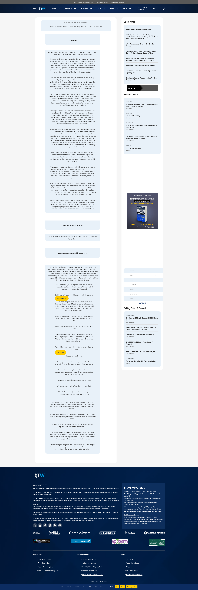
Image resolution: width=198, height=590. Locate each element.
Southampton (62, 298)
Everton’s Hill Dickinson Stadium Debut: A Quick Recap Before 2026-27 (141, 328)
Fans (112, 8)
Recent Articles (131, 94)
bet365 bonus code (89, 559)
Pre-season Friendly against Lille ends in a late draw (141, 126)
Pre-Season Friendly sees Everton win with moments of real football (141, 138)
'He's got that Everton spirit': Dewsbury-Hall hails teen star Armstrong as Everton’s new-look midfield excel (142, 37)
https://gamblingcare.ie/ (75, 520)
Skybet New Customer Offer (92, 574)
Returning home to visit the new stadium (141, 361)
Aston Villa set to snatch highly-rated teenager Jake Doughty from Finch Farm (141, 59)
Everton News (149, 88)
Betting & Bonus (142, 9)
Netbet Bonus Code (89, 563)
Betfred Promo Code (89, 571)
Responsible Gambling (134, 574)
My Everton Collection (134, 148)
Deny (122, 587)
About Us (129, 567)
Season (68, 8)
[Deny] (195, 587)
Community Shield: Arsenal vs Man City (140, 335)
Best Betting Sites (44, 559)
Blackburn (60, 352)
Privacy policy (131, 587)
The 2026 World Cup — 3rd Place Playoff (140, 352)
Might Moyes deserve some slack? (138, 30)
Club (99, 8)
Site (125, 8)
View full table (142, 303)
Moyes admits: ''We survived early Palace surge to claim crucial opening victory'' (141, 52)
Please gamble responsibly (86, 2)
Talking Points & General (135, 308)
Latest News (129, 21)
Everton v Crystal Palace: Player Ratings (140, 65)
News (54, 8)
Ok (117, 587)
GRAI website (128, 524)
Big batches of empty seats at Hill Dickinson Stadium (142, 319)
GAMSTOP (135, 505)
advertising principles (117, 2)
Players (84, 8)
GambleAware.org (141, 498)
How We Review (132, 571)
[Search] (160, 9)
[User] (164, 9)
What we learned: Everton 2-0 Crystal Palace (140, 45)
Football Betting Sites (46, 567)
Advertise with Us (132, 563)
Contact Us (130, 559)
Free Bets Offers (44, 563)
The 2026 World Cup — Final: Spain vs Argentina (139, 343)
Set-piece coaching (133, 116)
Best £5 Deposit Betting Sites (48, 571)
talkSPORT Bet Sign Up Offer (92, 567)
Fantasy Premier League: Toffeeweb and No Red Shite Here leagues (141, 105)
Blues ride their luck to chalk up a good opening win (141, 72)
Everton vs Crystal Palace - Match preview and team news (141, 79)
